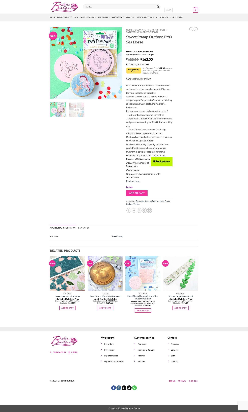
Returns (141, 355)
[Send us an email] (119, 381)
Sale (75, 17)
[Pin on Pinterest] (144, 210)
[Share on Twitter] (134, 210)
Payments (142, 344)
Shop (52, 17)
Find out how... (133, 181)
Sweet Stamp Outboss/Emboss (142, 32)
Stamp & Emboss (156, 30)
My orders (109, 344)
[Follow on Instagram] (108, 381)
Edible (129, 17)
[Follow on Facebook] (103, 381)
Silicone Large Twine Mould (180, 296)
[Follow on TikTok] (113, 381)
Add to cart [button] (67, 308)
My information (111, 355)
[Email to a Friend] (139, 210)
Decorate (117, 17)
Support (141, 361)
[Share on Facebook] (128, 210)
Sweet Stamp (117, 236)
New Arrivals (64, 17)
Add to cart (137, 193)
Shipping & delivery (146, 350)
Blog (173, 355)
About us (175, 344)
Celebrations (87, 17)
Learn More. (153, 73)
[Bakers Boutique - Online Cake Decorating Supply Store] (64, 6)
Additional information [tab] (63, 228)
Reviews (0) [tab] (84, 228)
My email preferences (114, 361)
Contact (174, 361)
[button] (168, 10)
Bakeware (103, 17)
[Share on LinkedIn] (149, 210)
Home (129, 30)
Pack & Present (144, 17)
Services (174, 350)
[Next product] (191, 29)
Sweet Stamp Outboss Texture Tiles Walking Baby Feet (142, 297)
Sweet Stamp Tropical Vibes (67, 296)
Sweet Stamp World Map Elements (105, 296)
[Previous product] (196, 29)
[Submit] (157, 6)
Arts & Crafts (163, 17)
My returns (109, 350)
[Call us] (124, 381)
